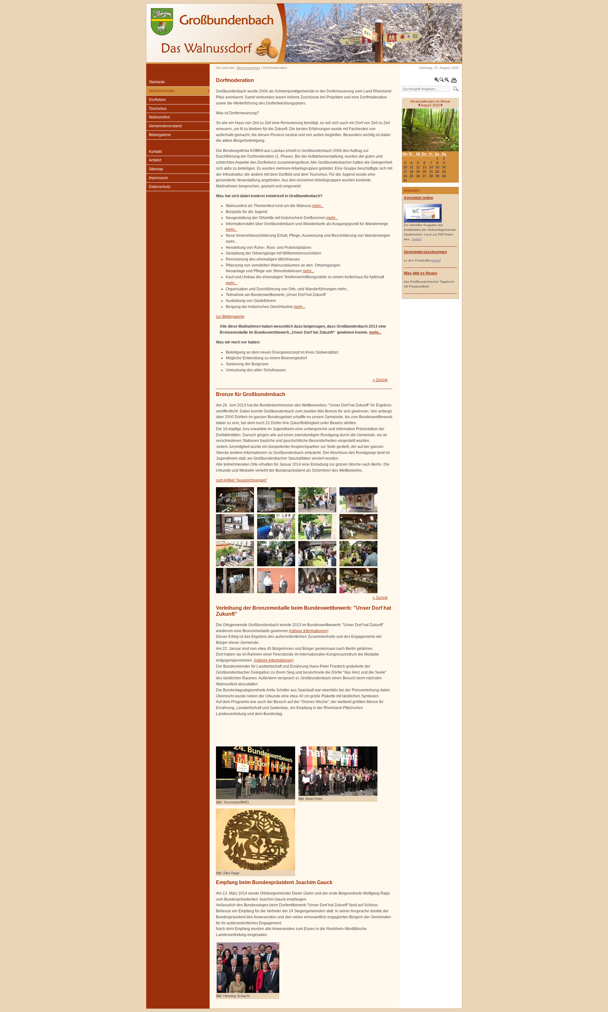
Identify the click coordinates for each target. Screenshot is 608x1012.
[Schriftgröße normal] (441, 81)
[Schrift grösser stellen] (436, 81)
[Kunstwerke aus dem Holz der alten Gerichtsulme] (358, 511)
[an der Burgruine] (235, 592)
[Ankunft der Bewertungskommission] (276, 538)
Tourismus (158, 108)
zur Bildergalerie (230, 316)
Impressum (158, 178)
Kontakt (155, 151)
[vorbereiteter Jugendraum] (235, 511)
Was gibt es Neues (420, 273)
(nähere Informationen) (308, 631)
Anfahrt (155, 160)
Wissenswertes (248, 68)
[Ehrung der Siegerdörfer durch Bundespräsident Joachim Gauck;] (247, 992)
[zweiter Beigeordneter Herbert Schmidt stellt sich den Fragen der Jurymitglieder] (276, 592)
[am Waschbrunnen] (358, 565)
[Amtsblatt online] (423, 221)
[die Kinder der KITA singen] (235, 565)
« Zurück (380, 380)
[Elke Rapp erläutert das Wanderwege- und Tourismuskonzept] (317, 565)
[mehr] (416, 239)
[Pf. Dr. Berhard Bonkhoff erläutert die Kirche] (317, 592)
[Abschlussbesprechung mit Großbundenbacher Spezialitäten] (358, 592)
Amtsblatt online (418, 198)
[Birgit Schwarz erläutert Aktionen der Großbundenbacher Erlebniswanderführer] (276, 565)
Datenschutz (159, 187)
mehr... (318, 206)
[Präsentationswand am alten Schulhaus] (235, 538)
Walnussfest (159, 117)
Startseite (157, 82)
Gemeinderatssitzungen (425, 252)
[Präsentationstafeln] (276, 511)
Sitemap (156, 169)
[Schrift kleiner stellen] (446, 81)
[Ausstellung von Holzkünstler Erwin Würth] (317, 511)
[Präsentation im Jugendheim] (358, 538)
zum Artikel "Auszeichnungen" (241, 480)
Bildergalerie (160, 135)
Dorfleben (157, 99)
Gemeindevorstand (165, 126)
